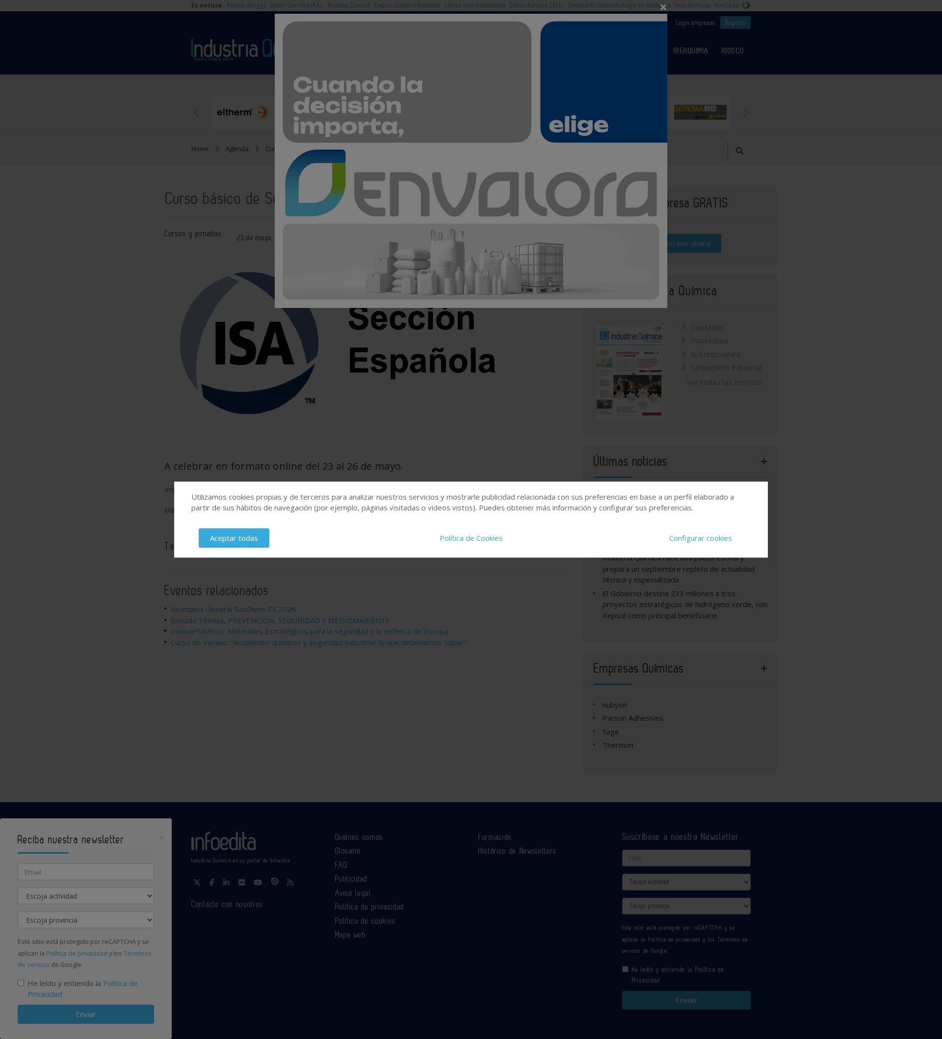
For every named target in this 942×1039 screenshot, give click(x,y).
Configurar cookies (700, 538)
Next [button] (746, 112)
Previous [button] (196, 112)
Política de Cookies (471, 538)
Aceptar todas (234, 538)
